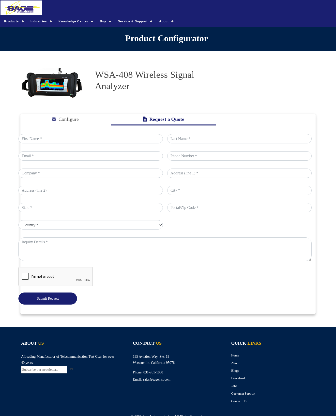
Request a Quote (166, 119)
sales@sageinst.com (156, 379)
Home (235, 355)
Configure (69, 119)
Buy (103, 21)
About (164, 21)
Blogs (235, 370)
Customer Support (243, 393)
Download (238, 378)
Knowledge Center (73, 21)
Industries (39, 21)
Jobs (234, 386)
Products (11, 21)
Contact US (238, 401)
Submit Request (48, 298)
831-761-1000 (153, 372)
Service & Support (133, 21)
